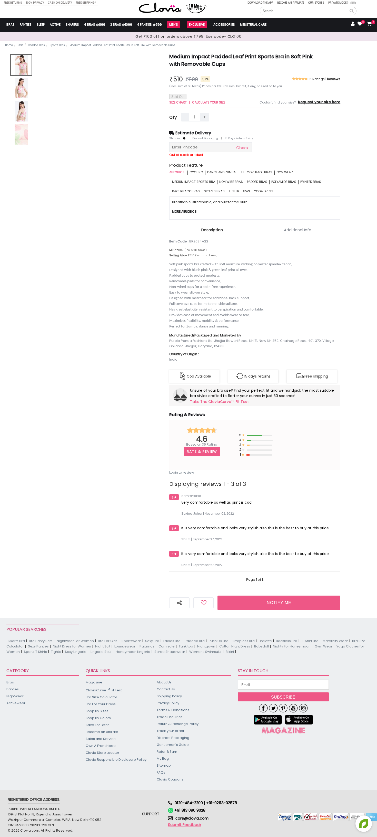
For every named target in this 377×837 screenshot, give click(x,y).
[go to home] (160, 7)
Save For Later (97, 724)
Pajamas (147, 646)
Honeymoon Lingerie (133, 651)
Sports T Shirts (35, 651)
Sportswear (131, 640)
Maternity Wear (335, 640)
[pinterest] (283, 708)
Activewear (15, 703)
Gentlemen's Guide (173, 744)
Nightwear (15, 696)
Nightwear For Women (75, 640)
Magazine (94, 682)
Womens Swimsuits (205, 651)
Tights (56, 651)
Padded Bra (195, 640)
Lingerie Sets (101, 651)
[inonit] (303, 708)
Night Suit (102, 646)
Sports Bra (16, 640)
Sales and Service (101, 738)
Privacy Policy (168, 703)
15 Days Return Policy (239, 138)
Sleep (41, 24)
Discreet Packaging (205, 138)
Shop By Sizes (97, 711)
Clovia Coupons (170, 779)
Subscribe (283, 697)
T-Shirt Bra (310, 640)
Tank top (186, 646)
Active (55, 24)
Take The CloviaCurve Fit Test (219, 401)
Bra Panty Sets (41, 640)
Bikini (230, 651)
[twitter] (273, 708)
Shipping (176, 138)
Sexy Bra (152, 640)
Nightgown (206, 646)
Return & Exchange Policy (178, 723)
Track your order (170, 730)
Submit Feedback (184, 824)
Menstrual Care (253, 24)
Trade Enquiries (170, 716)
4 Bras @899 (94, 24)
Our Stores (316, 3)
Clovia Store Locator (102, 752)
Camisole (166, 646)
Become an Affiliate (290, 3)
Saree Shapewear (169, 651)
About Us (164, 682)
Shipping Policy (169, 696)
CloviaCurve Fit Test (104, 690)
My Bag (163, 758)
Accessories (224, 24)
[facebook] (263, 708)
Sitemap (164, 765)
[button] (352, 11)
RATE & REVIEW (202, 451)
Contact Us (166, 689)
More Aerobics (184, 212)
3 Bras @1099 (121, 24)
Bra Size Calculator (101, 697)
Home (9, 45)
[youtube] (293, 708)
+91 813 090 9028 (189, 810)
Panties (26, 24)
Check (242, 148)
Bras (10, 24)
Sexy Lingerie (75, 651)
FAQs (161, 772)
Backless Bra (286, 640)
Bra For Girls (107, 640)
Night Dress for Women (72, 646)
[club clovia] (283, 730)
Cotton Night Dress (234, 646)
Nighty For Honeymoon (292, 646)
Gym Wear (323, 646)
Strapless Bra (244, 640)
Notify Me (279, 602)
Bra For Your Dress (101, 704)
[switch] (353, 3)
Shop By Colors (98, 718)
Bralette (265, 640)
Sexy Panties (38, 646)
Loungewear (124, 646)
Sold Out (177, 97)
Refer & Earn (167, 751)
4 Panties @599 (149, 24)
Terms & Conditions (173, 710)
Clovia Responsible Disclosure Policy (116, 759)
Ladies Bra (172, 640)
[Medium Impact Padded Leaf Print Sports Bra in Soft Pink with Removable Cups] (21, 65)
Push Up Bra (219, 640)
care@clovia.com (192, 818)
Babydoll (261, 646)
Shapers (72, 24)
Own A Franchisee (101, 745)
